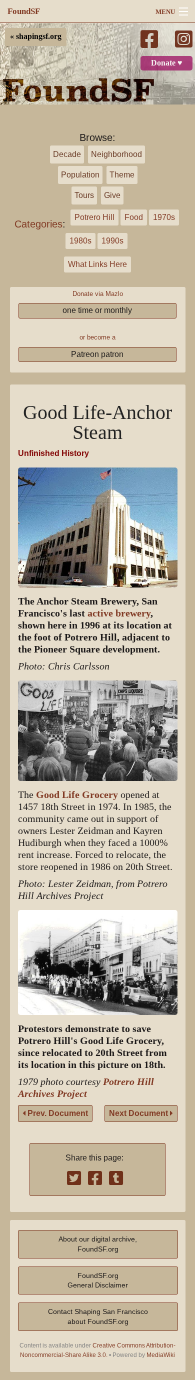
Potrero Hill (94, 217)
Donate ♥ (166, 63)
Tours (84, 195)
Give (112, 195)
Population (80, 174)
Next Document (139, 1113)
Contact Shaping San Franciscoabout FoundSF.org (98, 1316)
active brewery (119, 613)
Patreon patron (97, 354)
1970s (164, 217)
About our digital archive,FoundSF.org (97, 1243)
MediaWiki (160, 1355)
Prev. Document (57, 1113)
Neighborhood (116, 154)
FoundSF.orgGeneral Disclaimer (98, 1280)
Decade (67, 154)
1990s (113, 240)
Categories (38, 224)
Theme (122, 174)
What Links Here (97, 264)
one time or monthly (97, 310)
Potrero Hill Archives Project (86, 1088)
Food (133, 217)
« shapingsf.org (36, 36)
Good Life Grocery (77, 794)
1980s (81, 240)
